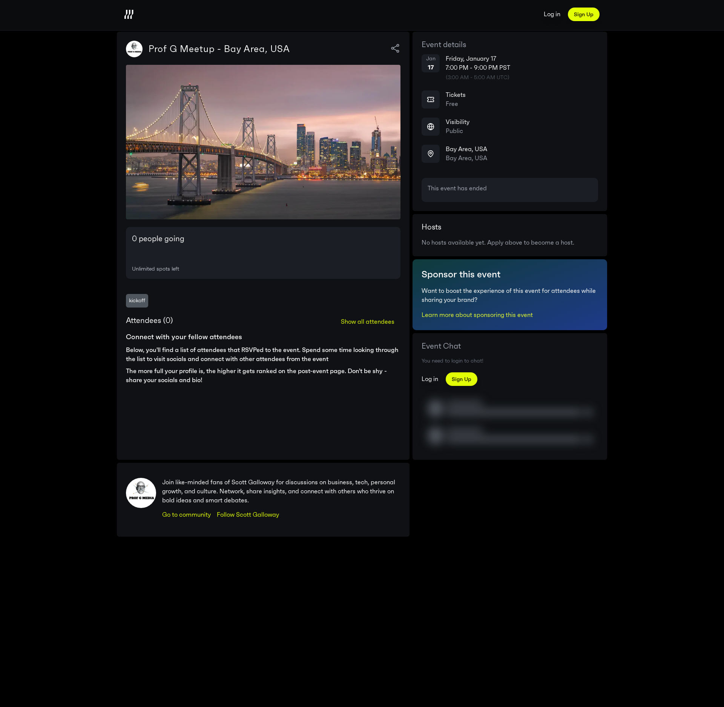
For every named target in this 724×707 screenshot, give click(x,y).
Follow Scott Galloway (248, 514)
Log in (552, 14)
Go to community (186, 514)
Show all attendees (367, 321)
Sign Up (584, 14)
